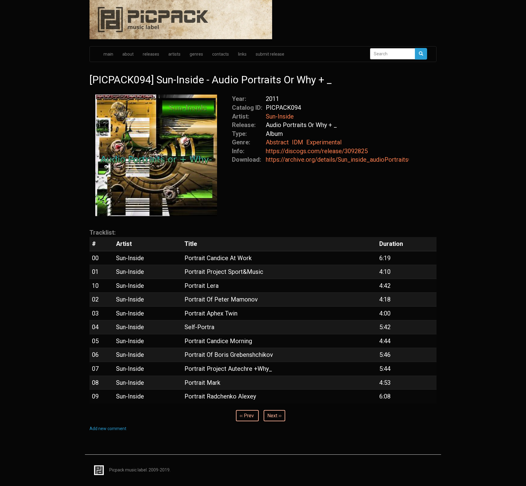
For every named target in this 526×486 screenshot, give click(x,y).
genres (196, 54)
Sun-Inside (280, 116)
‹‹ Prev (247, 416)
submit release (270, 54)
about (128, 54)
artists (174, 54)
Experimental (324, 142)
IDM (297, 142)
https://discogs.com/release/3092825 (317, 151)
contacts (220, 54)
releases (151, 54)
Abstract (277, 142)
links (242, 54)
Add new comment (107, 428)
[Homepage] (263, 20)
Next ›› (274, 416)
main (108, 54)
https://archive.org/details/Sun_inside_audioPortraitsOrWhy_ (337, 159)
